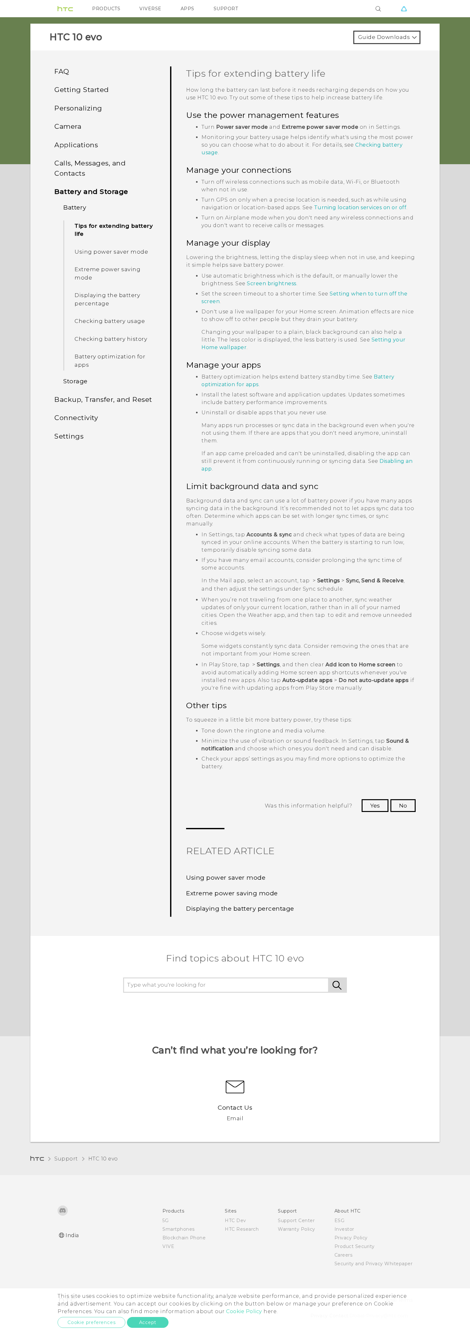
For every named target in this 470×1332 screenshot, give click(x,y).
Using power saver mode (111, 252)
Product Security (354, 1246)
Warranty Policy (296, 1229)
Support (66, 1159)
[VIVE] (403, 8)
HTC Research (242, 1229)
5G (165, 1220)
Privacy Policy (351, 1238)
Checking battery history (110, 339)
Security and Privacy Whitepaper (373, 1264)
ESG (339, 1220)
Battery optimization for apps (109, 360)
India (72, 1235)
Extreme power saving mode (107, 273)
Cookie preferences (91, 1322)
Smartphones (178, 1229)
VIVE (168, 1246)
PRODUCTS (106, 8)
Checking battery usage (109, 321)
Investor (344, 1229)
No (403, 805)
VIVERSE (150, 8)
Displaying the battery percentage (107, 299)
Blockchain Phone (184, 1238)
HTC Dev (235, 1220)
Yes (375, 805)
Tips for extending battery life (113, 230)
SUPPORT (226, 8)
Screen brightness (271, 283)
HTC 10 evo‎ (103, 1159)
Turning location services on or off (360, 207)
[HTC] (65, 8)
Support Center (296, 1220)
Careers (343, 1255)
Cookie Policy (244, 1311)
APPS (187, 8)
